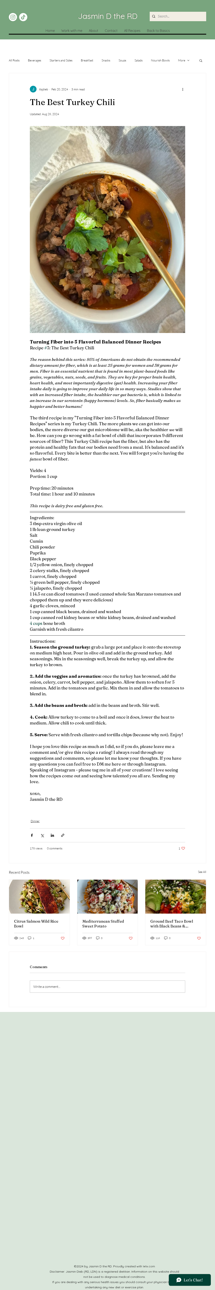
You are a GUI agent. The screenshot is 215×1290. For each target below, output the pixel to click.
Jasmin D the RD (107, 16)
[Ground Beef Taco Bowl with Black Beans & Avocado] (175, 897)
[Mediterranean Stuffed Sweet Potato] (107, 897)
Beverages (34, 60)
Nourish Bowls (160, 60)
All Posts (14, 60)
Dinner (35, 821)
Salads (139, 60)
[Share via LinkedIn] (52, 835)
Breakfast (87, 60)
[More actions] (182, 89)
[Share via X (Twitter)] (42, 835)
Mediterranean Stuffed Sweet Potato (103, 923)
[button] (201, 60)
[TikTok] (23, 17)
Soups (122, 60)
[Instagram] (13, 17)
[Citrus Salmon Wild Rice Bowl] (39, 897)
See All (202, 872)
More (181, 60)
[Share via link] (63, 835)
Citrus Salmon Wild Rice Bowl (36, 923)
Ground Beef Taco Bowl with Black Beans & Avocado (171, 923)
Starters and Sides (61, 60)
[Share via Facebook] (32, 835)
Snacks (106, 60)
